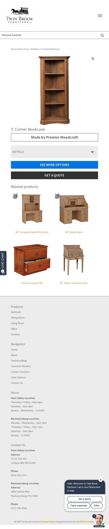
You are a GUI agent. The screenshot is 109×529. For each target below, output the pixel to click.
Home (14, 349)
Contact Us (17, 383)
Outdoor (15, 334)
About (14, 355)
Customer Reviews (21, 366)
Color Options (18, 377)
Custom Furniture (20, 371)
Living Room (17, 323)
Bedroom (16, 312)
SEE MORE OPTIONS (54, 165)
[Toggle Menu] (100, 15)
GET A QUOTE (54, 175)
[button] (93, 58)
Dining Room (18, 317)
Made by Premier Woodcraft (54, 137)
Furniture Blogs (19, 360)
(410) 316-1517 (19, 475)
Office (14, 328)
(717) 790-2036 (19, 508)
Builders (35, 49)
